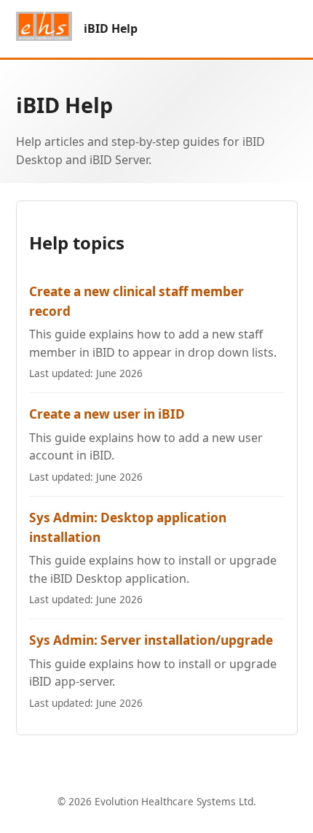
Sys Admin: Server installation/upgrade (151, 640)
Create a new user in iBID (107, 414)
